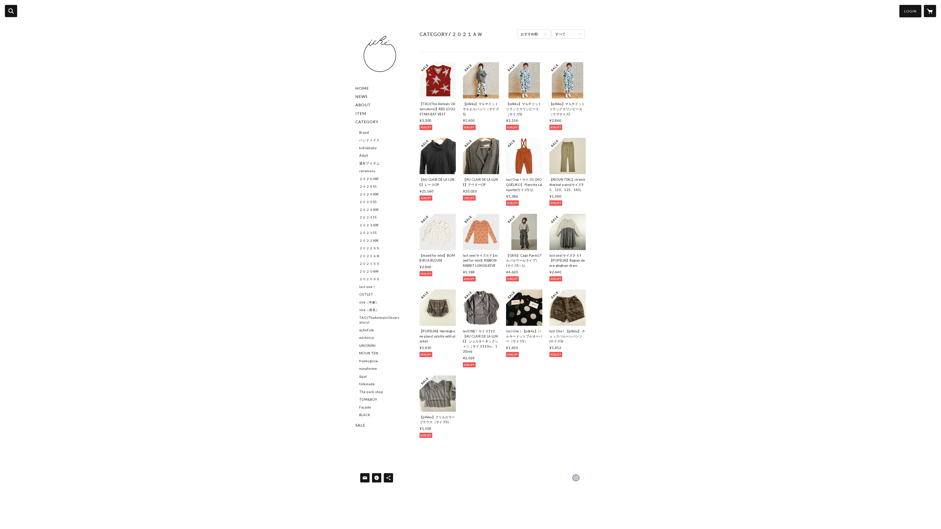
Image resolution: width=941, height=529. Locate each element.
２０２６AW (369, 179)
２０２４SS (368, 217)
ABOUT (363, 104)
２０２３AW (369, 225)
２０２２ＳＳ (369, 248)
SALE (360, 425)
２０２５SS (368, 202)
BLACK (364, 415)
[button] (910, 11)
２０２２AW (369, 240)
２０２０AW (369, 271)
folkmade (367, 384)
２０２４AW (369, 210)
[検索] (11, 11)
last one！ (367, 287)
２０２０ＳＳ (369, 279)
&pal (363, 376)
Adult (363, 155)
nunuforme (368, 369)
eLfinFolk (366, 330)
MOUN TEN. (369, 353)
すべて (560, 34)
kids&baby (368, 148)
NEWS (361, 96)
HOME (362, 88)
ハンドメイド (369, 140)
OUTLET (366, 294)
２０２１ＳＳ (369, 263)
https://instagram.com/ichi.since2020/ (576, 477)
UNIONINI (367, 346)
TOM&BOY (368, 399)
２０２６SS (368, 186)
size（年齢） (369, 302)
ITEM (360, 113)
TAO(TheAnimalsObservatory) (379, 320)
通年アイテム (369, 163)
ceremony (367, 171)
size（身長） (369, 310)
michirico (366, 338)
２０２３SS (368, 233)
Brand (364, 132)
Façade (365, 407)
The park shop (371, 392)
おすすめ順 (529, 34)
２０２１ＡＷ (369, 256)
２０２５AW (369, 194)
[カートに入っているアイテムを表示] (930, 11)
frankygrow (368, 361)
